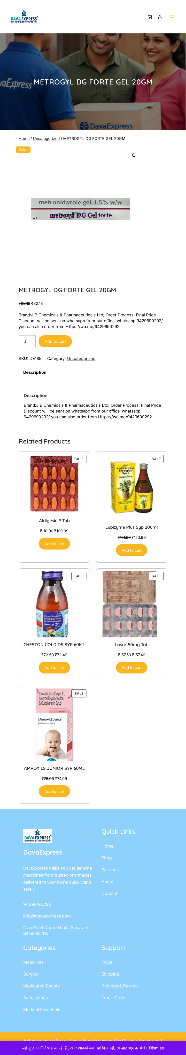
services (110, 869)
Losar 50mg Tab (131, 644)
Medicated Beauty (41, 985)
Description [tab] (34, 372)
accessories (35, 997)
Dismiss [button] (156, 1048)
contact (109, 893)
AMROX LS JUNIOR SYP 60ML (54, 768)
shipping (110, 974)
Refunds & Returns (120, 985)
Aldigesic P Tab (54, 520)
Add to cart (55, 341)
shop (106, 857)
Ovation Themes (138, 1040)
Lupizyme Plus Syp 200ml (131, 527)
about (107, 881)
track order (113, 997)
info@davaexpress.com (47, 915)
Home (24, 138)
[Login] (160, 17)
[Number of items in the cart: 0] (150, 17)
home (107, 846)
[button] (134, 155)
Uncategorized (46, 138)
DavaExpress (42, 852)
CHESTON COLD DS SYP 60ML (54, 644)
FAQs (106, 962)
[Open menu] (172, 16)
